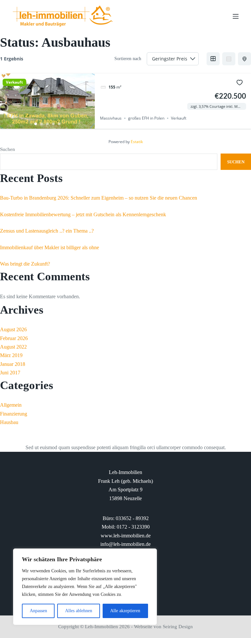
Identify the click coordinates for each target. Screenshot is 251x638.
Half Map (244, 58)
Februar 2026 (14, 338)
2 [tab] (41, 124)
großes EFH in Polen (146, 118)
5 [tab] (59, 124)
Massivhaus (111, 118)
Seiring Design (178, 626)
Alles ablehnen (78, 610)
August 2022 (13, 347)
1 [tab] (35, 124)
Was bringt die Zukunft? (25, 264)
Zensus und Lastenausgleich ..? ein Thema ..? (47, 231)
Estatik (137, 141)
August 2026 (13, 329)
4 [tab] (53, 124)
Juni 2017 (10, 372)
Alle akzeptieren (125, 610)
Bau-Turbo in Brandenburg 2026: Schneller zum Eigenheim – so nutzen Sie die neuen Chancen (98, 198)
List (228, 58)
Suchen (7, 149)
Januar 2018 (12, 364)
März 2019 (11, 355)
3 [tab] (47, 124)
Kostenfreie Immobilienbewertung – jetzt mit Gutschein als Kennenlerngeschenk (83, 214)
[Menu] (236, 16)
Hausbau (9, 422)
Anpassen (38, 610)
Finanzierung (13, 414)
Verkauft (14, 82)
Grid (213, 58)
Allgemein (11, 405)
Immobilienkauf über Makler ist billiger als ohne (49, 247)
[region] (85, 586)
